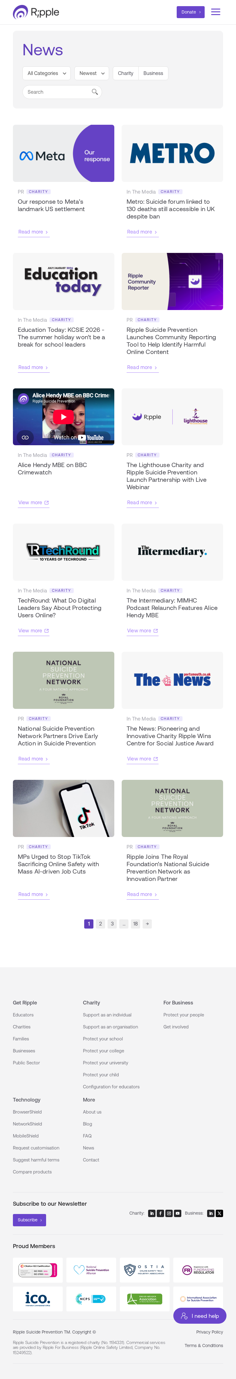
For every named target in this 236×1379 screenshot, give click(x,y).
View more (30, 502)
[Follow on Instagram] (169, 1213)
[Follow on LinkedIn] (151, 1213)
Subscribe (27, 1219)
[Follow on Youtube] (177, 1213)
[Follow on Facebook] (160, 1213)
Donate (189, 12)
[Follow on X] (219, 1213)
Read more (30, 231)
